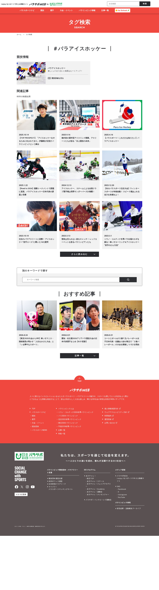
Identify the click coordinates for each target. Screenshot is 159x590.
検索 (145, 4)
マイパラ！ (53, 487)
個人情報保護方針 (111, 409)
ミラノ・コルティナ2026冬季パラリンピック (75, 412)
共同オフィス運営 (56, 481)
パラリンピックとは (66, 409)
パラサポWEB (122, 476)
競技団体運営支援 (56, 478)
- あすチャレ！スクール (95, 481)
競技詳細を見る (58, 78)
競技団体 (35, 426)
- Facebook (121, 489)
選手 (33, 419)
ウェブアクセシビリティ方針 (115, 412)
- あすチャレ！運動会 (94, 492)
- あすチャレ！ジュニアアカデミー (98, 485)
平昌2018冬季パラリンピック (69, 426)
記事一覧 (61, 430)
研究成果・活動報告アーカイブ (129, 508)
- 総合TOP (90, 478)
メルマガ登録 (21, 494)
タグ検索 (29, 34)
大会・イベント (38, 423)
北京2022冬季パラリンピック (69, 419)
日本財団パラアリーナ (57, 484)
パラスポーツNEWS (39, 430)
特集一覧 (61, 434)
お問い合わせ (109, 423)
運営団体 (107, 419)
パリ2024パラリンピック (68, 416)
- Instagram (122, 494)
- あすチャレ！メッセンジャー (97, 494)
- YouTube (121, 497)
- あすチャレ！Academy (95, 489)
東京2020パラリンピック (68, 423)
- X (118, 492)
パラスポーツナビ (39, 412)
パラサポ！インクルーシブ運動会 (99, 500)
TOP (33, 409)
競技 (33, 416)
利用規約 (107, 416)
